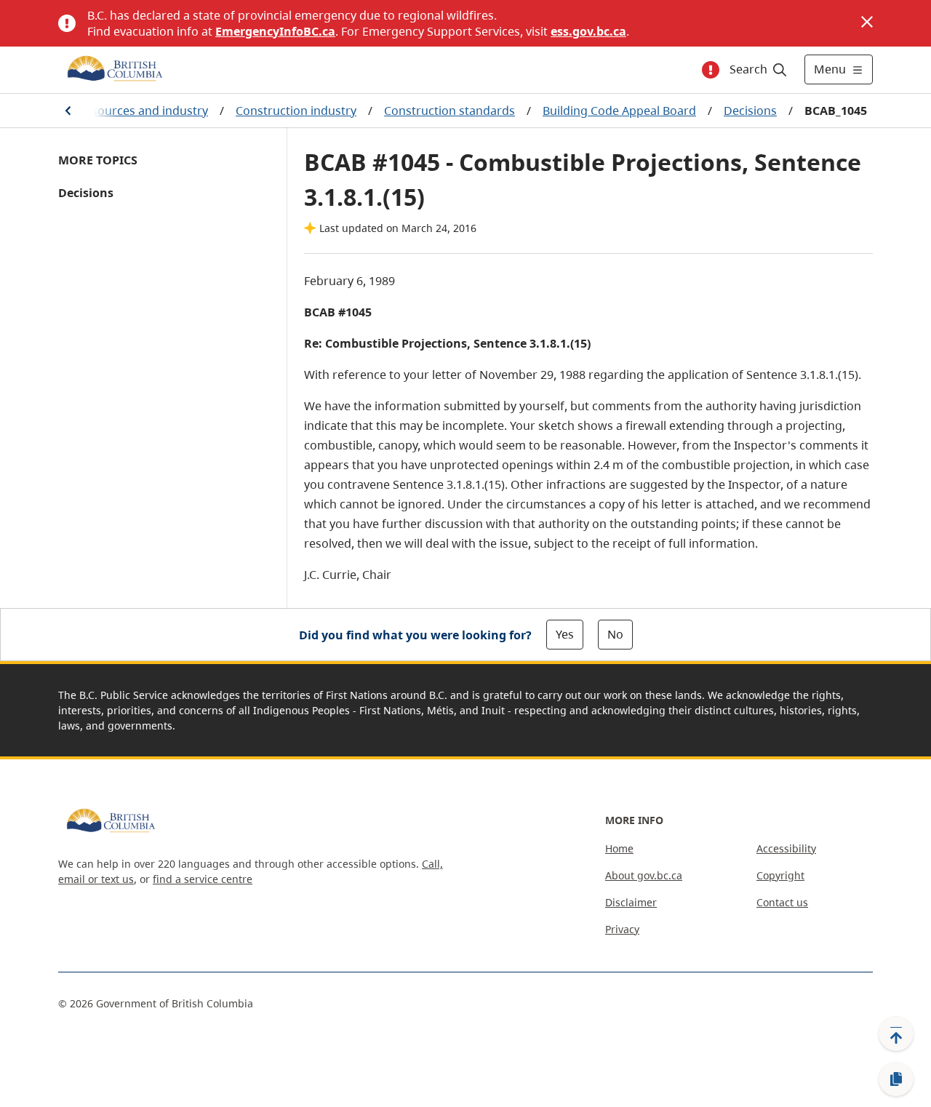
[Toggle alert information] (710, 70)
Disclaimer (631, 902)
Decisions (750, 111)
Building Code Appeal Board (619, 111)
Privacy (622, 929)
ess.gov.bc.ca (588, 31)
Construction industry (296, 111)
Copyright (780, 875)
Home (619, 848)
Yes (565, 634)
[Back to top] (896, 1033)
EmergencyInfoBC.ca (275, 31)
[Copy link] (896, 1079)
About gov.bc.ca (643, 875)
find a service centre (202, 879)
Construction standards (449, 111)
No (615, 634)
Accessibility (786, 848)
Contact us (782, 902)
